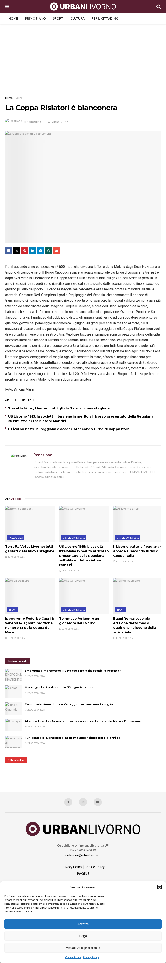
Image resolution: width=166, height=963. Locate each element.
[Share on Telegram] (40, 250)
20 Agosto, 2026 (16, 556)
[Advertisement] (83, 56)
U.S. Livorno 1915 (74, 537)
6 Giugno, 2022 (58, 122)
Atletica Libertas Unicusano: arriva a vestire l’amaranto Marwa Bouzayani (83, 721)
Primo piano (35, 18)
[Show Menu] (7, 6)
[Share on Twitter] (16, 250)
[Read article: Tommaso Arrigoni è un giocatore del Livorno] (84, 596)
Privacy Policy (91, 957)
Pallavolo (16, 537)
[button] (159, 887)
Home (13, 18)
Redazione (34, 122)
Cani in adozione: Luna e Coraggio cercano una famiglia (69, 704)
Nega (83, 936)
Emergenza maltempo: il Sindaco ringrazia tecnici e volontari (73, 670)
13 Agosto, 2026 (16, 638)
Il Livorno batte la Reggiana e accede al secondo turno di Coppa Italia (69, 429)
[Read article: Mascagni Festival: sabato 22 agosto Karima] (13, 691)
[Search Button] (158, 6)
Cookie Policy (73, 957)
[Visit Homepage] (83, 6)
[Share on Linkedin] (32, 250)
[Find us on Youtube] (98, 802)
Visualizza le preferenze (83, 948)
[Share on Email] (56, 250)
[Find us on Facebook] (68, 802)
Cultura (77, 18)
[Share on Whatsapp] (48, 250)
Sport (58, 18)
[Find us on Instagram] (83, 802)
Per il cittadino (105, 18)
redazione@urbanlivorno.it (83, 855)
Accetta (83, 924)
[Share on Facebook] (8, 250)
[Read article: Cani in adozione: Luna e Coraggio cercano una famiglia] (13, 708)
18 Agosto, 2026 (70, 570)
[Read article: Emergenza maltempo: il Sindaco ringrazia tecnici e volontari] (13, 675)
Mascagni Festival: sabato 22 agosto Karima (60, 687)
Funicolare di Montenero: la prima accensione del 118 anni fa (72, 737)
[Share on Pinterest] (24, 250)
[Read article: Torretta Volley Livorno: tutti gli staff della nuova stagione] (30, 524)
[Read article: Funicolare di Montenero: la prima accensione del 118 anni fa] (13, 742)
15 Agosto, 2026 (124, 561)
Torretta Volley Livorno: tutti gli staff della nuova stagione (59, 408)
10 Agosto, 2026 (124, 638)
